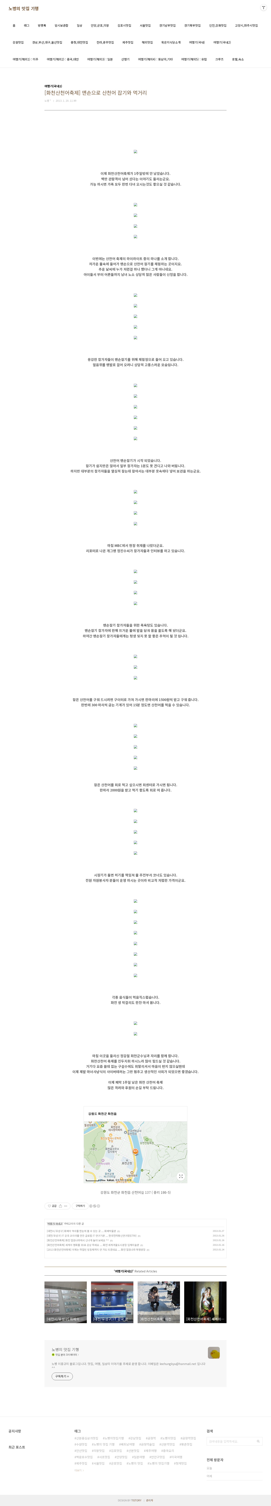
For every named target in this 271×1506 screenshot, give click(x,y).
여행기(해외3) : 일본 (100, 59)
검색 (258, 1441)
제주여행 (151, 1450)
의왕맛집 (99, 1450)
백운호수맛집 (84, 1457)
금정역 (152, 1438)
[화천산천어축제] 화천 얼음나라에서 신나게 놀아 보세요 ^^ (78, 1240)
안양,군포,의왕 (100, 25)
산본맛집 (133, 1450)
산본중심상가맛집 (87, 1438)
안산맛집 (81, 1450)
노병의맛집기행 (114, 1438)
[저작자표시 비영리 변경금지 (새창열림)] (94, 1206)
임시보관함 (61, 25)
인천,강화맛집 (218, 25)
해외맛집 (147, 42)
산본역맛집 (168, 1444)
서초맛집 (104, 1457)
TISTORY (136, 1500)
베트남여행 (128, 1444)
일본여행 (139, 1457)
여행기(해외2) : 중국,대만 (63, 59)
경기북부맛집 (192, 25)
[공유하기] (60, 1206)
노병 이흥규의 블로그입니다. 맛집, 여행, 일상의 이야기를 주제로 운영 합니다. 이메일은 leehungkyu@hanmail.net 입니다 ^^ (128, 1366)
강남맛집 (135, 1438)
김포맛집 (116, 1450)
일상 (79, 25)
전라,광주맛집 (105, 42)
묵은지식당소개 (171, 42)
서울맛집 (145, 25)
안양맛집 (121, 1457)
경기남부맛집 (167, 25)
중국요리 (168, 1450)
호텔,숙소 (238, 59)
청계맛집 (181, 1463)
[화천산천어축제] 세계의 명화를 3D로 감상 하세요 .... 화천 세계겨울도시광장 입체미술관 (93, 1245)
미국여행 (176, 1457)
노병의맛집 (169, 1438)
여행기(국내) (197, 42)
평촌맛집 (186, 1444)
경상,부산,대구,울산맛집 (47, 42)
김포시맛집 (124, 25)
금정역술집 (148, 1444)
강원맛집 (18, 42)
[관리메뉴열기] (263, 7)
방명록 (42, 25)
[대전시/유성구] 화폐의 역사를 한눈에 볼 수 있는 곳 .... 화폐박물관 (81, 1231)
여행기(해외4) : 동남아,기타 (155, 59)
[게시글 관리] (65, 1206)
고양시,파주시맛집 (246, 25)
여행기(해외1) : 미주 (25, 59)
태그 (26, 25)
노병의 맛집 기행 (23, 8)
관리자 (149, 1500)
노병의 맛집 (135, 1463)
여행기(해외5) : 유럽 (194, 59)
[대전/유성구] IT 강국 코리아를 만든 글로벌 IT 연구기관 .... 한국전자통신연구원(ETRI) (92, 1235)
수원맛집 (81, 1444)
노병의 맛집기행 (159, 1463)
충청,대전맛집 (79, 42)
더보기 (78, 1470)
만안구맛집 (158, 1457)
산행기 (125, 59)
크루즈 (219, 59)
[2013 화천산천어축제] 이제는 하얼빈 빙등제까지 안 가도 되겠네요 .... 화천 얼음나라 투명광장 (96, 1249)
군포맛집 (116, 1463)
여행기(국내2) (222, 42)
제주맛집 (127, 42)
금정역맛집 (189, 1438)
